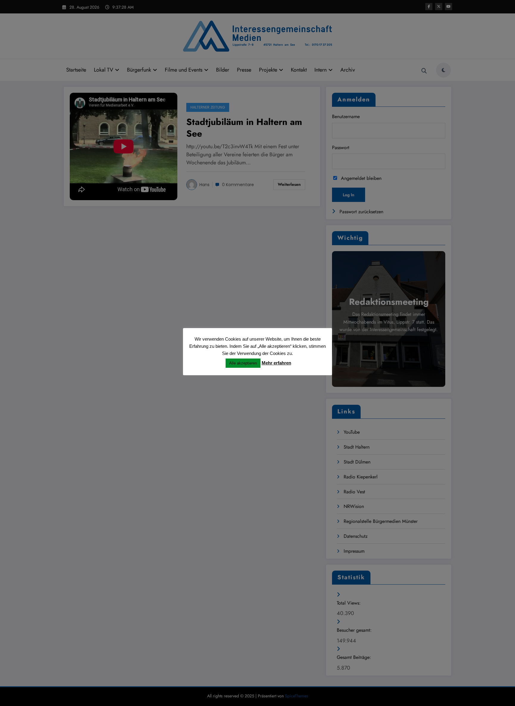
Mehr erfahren (276, 362)
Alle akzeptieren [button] (243, 363)
